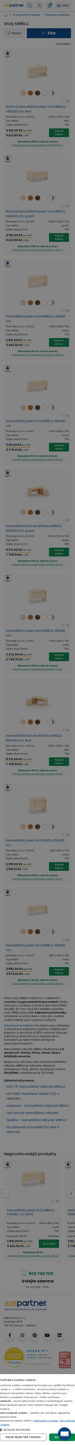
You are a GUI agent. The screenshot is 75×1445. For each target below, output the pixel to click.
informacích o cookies (46, 1420)
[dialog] (37, 1409)
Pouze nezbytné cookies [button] (23, 1437)
